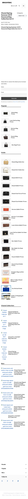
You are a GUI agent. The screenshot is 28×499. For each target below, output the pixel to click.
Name (2, 87)
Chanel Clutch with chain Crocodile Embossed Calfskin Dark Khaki (19, 424)
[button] (19, 6)
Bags (2, 24)
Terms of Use (15, 101)
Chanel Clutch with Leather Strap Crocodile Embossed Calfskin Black (20, 372)
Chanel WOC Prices (17, 177)
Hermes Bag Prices (14, 129)
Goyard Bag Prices (14, 137)
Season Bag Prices (14, 24)
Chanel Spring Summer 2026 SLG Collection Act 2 (13, 353)
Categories (20, 13)
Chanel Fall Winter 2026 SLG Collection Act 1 (14, 313)
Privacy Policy (22, 101)
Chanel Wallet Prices (17, 185)
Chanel (6, 24)
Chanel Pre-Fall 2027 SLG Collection (14, 416)
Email (2, 92)
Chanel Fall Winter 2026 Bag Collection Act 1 (14, 324)
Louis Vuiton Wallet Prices (19, 225)
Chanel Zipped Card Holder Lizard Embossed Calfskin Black (19, 409)
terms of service (16, 495)
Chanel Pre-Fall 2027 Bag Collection (14, 337)
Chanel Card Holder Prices (19, 201)
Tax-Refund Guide (17, 288)
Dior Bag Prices (16, 145)
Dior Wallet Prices (17, 241)
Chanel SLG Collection (18, 170)
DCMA (3, 495)
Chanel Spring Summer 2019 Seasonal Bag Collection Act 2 (11, 28)
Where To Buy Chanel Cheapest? (16, 280)
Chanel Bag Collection (18, 162)
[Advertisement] (14, 63)
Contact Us (23, 495)
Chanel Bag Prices (14, 113)
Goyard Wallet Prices (18, 257)
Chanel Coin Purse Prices (19, 193)
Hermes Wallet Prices (18, 209)
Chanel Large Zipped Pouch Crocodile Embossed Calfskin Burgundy (20, 384)
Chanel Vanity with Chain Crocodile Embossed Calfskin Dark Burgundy (19, 396)
